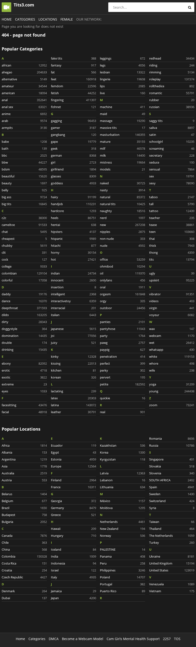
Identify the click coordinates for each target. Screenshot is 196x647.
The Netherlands (171, 535)
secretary (171, 155)
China (24, 549)
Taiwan (171, 522)
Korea (122, 452)
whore (171, 363)
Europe (73, 466)
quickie (122, 398)
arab (24, 121)
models (122, 169)
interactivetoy (73, 301)
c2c (24, 218)
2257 (167, 638)
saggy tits (171, 121)
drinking (24, 349)
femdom (73, 86)
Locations (47, 19)
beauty (24, 183)
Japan (73, 598)
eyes (24, 391)
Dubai (24, 598)
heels (73, 218)
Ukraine (171, 556)
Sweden (171, 494)
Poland (122, 577)
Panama (122, 556)
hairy (73, 197)
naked (122, 183)
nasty (122, 190)
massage (122, 121)
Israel (73, 570)
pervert (122, 377)
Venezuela (171, 584)
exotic (24, 377)
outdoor (122, 308)
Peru (122, 563)
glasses (73, 176)
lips (122, 86)
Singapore (171, 459)
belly (24, 190)
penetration (122, 356)
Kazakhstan (122, 445)
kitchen (73, 370)
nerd (122, 218)
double (24, 342)
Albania (24, 452)
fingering (73, 100)
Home (7, 19)
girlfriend (73, 169)
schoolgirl (171, 141)
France (73, 487)
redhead (171, 58)
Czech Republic (24, 577)
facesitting (24, 405)
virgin (171, 308)
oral (122, 287)
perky (122, 370)
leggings (122, 58)
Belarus (24, 494)
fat (73, 72)
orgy (122, 301)
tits (171, 259)
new (122, 225)
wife (171, 370)
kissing (73, 363)
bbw (24, 162)
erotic (24, 370)
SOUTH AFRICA (171, 480)
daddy (24, 294)
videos (171, 301)
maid (122, 114)
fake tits (73, 58)
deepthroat (24, 308)
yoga (171, 384)
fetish (73, 93)
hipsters (73, 232)
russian (171, 107)
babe (24, 141)
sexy (171, 183)
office (122, 259)
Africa (24, 445)
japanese (73, 329)
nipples (122, 232)
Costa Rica (24, 563)
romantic (171, 93)
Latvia (122, 473)
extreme (24, 384)
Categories (25, 19)
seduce (171, 162)
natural (122, 197)
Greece (73, 515)
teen (171, 232)
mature (122, 141)
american (24, 93)
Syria (171, 508)
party (122, 336)
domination (24, 336)
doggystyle (24, 329)
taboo (171, 197)
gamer (73, 128)
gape (73, 141)
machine (122, 107)
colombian (24, 273)
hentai (73, 225)
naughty (122, 211)
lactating (73, 391)
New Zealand (122, 528)
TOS (177, 638)
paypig (122, 349)
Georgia (73, 501)
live (122, 93)
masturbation (122, 134)
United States (171, 570)
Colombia (24, 556)
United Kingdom (171, 563)
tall (171, 204)
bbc (24, 155)
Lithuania (122, 487)
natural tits (122, 204)
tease (171, 225)
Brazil (24, 508)
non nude (122, 238)
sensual (171, 169)
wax (171, 329)
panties (122, 322)
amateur (24, 86)
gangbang (73, 134)
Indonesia (73, 563)
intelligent (73, 294)
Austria (24, 480)
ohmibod (122, 266)
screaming (171, 148)
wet (171, 342)
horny (73, 252)
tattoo (171, 211)
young (171, 391)
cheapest (24, 238)
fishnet (73, 107)
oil (122, 273)
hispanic (73, 238)
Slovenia (171, 473)
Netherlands (122, 522)
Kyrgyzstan (122, 459)
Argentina (24, 459)
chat (24, 232)
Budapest (24, 515)
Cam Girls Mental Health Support (133, 638)
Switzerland (171, 501)
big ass (24, 197)
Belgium (24, 501)
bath (24, 148)
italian (73, 315)
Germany (73, 508)
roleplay (171, 79)
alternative (24, 79)
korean (73, 377)
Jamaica (73, 591)
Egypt (73, 452)
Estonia (73, 459)
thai (171, 238)
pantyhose (122, 329)
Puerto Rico (122, 591)
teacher (171, 218)
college (24, 266)
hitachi (73, 245)
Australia (24, 473)
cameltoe (24, 225)
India (73, 556)
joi (73, 336)
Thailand (171, 528)
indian (73, 273)
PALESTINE (122, 549)
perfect (122, 363)
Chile (24, 542)
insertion (73, 287)
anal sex (24, 107)
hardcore (73, 211)
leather (73, 412)
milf (122, 148)
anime (24, 114)
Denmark (24, 591)
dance (24, 301)
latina (73, 405)
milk (122, 155)
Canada (24, 535)
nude (122, 245)
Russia (171, 445)
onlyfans (122, 280)
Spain (171, 487)
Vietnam (171, 591)
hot (73, 259)
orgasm (122, 294)
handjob (73, 204)
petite (122, 384)
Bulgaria (24, 522)
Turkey (171, 542)
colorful (24, 280)
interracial (73, 308)
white (171, 356)
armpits (24, 128)
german (73, 155)
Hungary (73, 535)
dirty (24, 322)
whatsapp (171, 349)
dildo (24, 315)
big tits (24, 204)
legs (122, 65)
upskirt (171, 280)
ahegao (24, 72)
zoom (171, 405)
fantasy (73, 65)
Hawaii (73, 528)
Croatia (24, 570)
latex (73, 398)
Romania (171, 438)
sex (171, 176)
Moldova (122, 508)
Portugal (122, 584)
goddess (73, 183)
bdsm (24, 169)
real (122, 412)
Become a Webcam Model (82, 638)
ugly (171, 273)
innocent (73, 280)
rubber (171, 100)
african (24, 65)
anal (24, 100)
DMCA (54, 638)
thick (171, 245)
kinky (73, 356)
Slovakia (171, 466)
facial (24, 412)
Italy (73, 577)
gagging (73, 121)
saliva (171, 128)
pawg (122, 342)
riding (171, 65)
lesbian (122, 72)
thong (171, 252)
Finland (73, 480)
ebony (24, 363)
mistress (122, 162)
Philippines (122, 570)
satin (171, 134)
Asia (24, 466)
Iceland (73, 549)
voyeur (171, 315)
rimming (171, 72)
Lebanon (122, 480)
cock (24, 259)
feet (73, 79)
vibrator (171, 294)
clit (24, 252)
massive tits (122, 128)
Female (66, 19)
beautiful (24, 176)
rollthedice (171, 86)
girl (73, 162)
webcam (171, 336)
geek (73, 148)
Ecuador (73, 445)
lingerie (122, 79)
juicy (73, 342)
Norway (122, 535)
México (122, 501)
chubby (24, 245)
